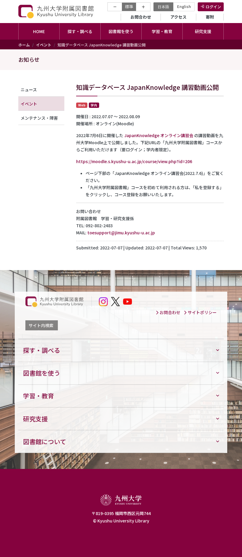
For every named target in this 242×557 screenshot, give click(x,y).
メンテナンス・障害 (39, 118)
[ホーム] (56, 11)
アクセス (178, 17)
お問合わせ (140, 17)
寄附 (210, 17)
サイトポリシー (202, 312)
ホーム (24, 45)
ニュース (29, 89)
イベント (43, 45)
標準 (129, 6)
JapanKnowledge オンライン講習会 (158, 135)
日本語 (163, 6)
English (184, 6)
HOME (39, 31)
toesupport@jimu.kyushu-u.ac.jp (121, 233)
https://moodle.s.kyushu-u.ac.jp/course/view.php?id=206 (134, 161)
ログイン (213, 6)
